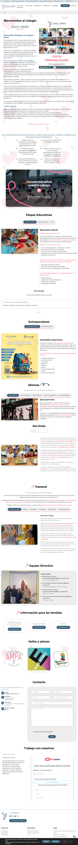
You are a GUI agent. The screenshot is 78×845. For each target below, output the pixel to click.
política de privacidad (45, 731)
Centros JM (28, 5)
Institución (20, 5)
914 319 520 (14, 813)
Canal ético (6, 1)
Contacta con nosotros (18, 820)
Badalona (4, 12)
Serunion (73, 440)
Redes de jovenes (32, 831)
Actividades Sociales (47, 326)
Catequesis (42, 509)
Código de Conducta (31, 1)
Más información (15, 629)
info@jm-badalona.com (12, 693)
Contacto (65, 5)
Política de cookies (59, 834)
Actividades (34, 509)
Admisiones (46, 5)
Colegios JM (4, 831)
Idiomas (70, 1)
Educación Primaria (43, 222)
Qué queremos (13, 395)
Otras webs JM (58, 1)
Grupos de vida (52, 509)
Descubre (70, 12)
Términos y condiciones (60, 836)
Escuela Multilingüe (64, 395)
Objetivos (25, 509)
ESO (52, 222)
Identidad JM (38, 5)
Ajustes (65, 841)
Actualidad (54, 5)
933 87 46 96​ (9, 699)
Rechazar (55, 841)
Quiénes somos (37, 395)
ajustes (9, 843)
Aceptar (46, 841)
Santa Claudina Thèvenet (54, 500)
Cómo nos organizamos (50, 395)
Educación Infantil (30, 222)
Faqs (28, 834)
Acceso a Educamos (33, 833)
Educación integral (15, 509)
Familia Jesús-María (10, 113)
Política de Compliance (18, 1)
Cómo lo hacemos (25, 395)
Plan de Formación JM (46, 1)
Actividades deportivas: (32, 326)
